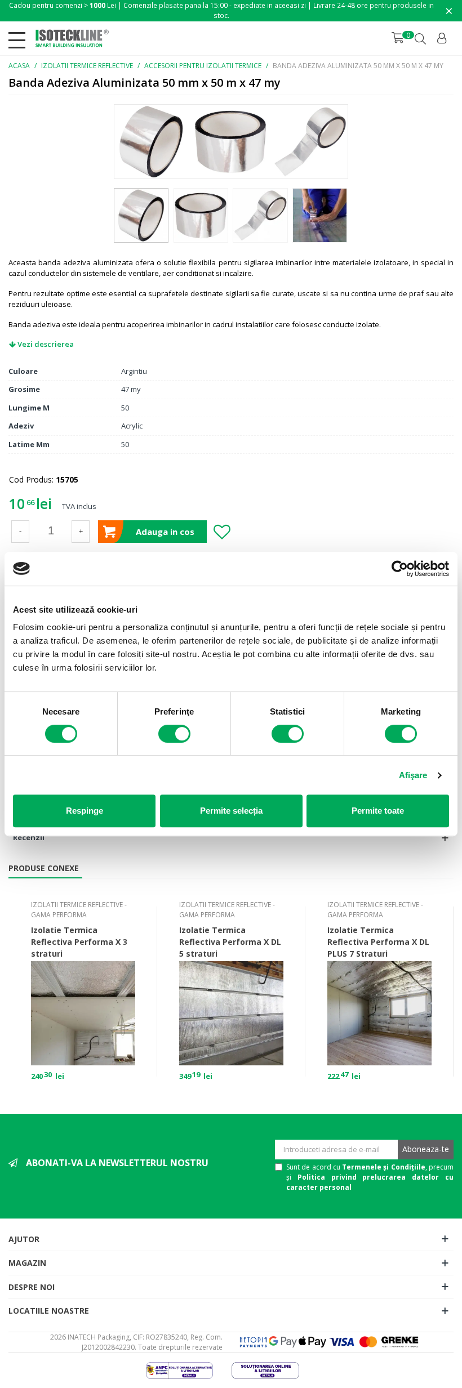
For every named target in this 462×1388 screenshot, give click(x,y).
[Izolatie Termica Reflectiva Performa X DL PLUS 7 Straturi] (379, 1013)
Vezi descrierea (45, 344)
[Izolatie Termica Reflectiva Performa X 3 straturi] (83, 1013)
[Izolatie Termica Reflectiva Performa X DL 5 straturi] (231, 1013)
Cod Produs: (31, 479)
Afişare (413, 775)
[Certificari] (188, 1369)
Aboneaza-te (425, 1149)
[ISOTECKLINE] (72, 38)
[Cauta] (421, 38)
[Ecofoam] (274, 1369)
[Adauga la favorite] (221, 532)
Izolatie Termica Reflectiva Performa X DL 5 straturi (230, 942)
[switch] (174, 734)
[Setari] (443, 38)
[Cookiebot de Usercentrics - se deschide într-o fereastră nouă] (399, 568)
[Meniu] (19, 38)
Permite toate (378, 810)
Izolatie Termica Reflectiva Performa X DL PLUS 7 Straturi (378, 942)
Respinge (84, 810)
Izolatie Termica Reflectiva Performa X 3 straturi (79, 942)
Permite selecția (231, 810)
